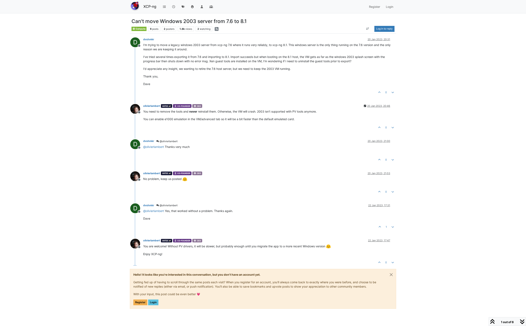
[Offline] (136, 108)
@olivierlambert (168, 141)
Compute (140, 29)
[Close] (391, 274)
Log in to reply (384, 28)
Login (153, 302)
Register (140, 302)
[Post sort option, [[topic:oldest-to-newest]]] (367, 29)
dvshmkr (148, 39)
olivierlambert (151, 105)
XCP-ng (149, 6)
